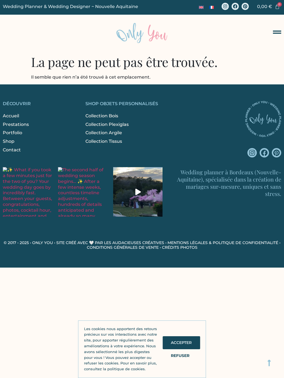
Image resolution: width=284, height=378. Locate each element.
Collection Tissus (103, 141)
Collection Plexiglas (107, 124)
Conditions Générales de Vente (123, 247)
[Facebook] (235, 6)
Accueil (11, 115)
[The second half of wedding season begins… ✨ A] (83, 192)
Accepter (181, 342)
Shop (8, 141)
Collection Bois (101, 115)
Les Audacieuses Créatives (134, 242)
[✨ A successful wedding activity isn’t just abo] (138, 192)
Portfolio (12, 132)
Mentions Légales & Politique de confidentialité (223, 242)
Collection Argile (103, 132)
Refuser (180, 355)
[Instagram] (225, 6)
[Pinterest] (245, 6)
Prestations (16, 124)
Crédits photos (179, 247)
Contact (12, 149)
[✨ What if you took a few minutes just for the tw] (27, 192)
